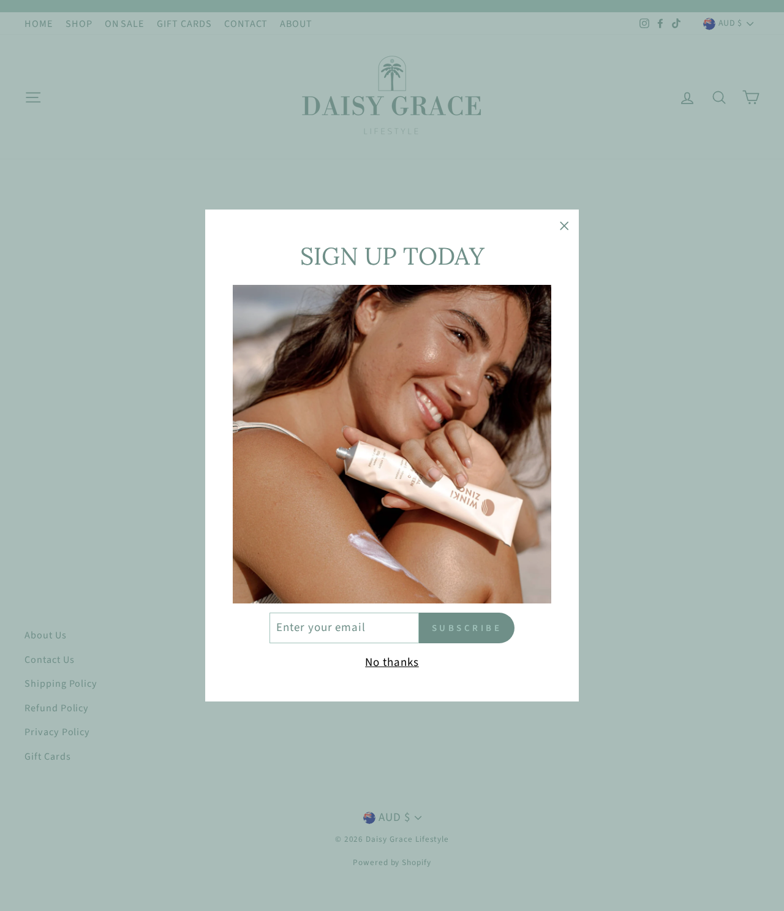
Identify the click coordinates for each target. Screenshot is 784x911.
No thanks (392, 662)
